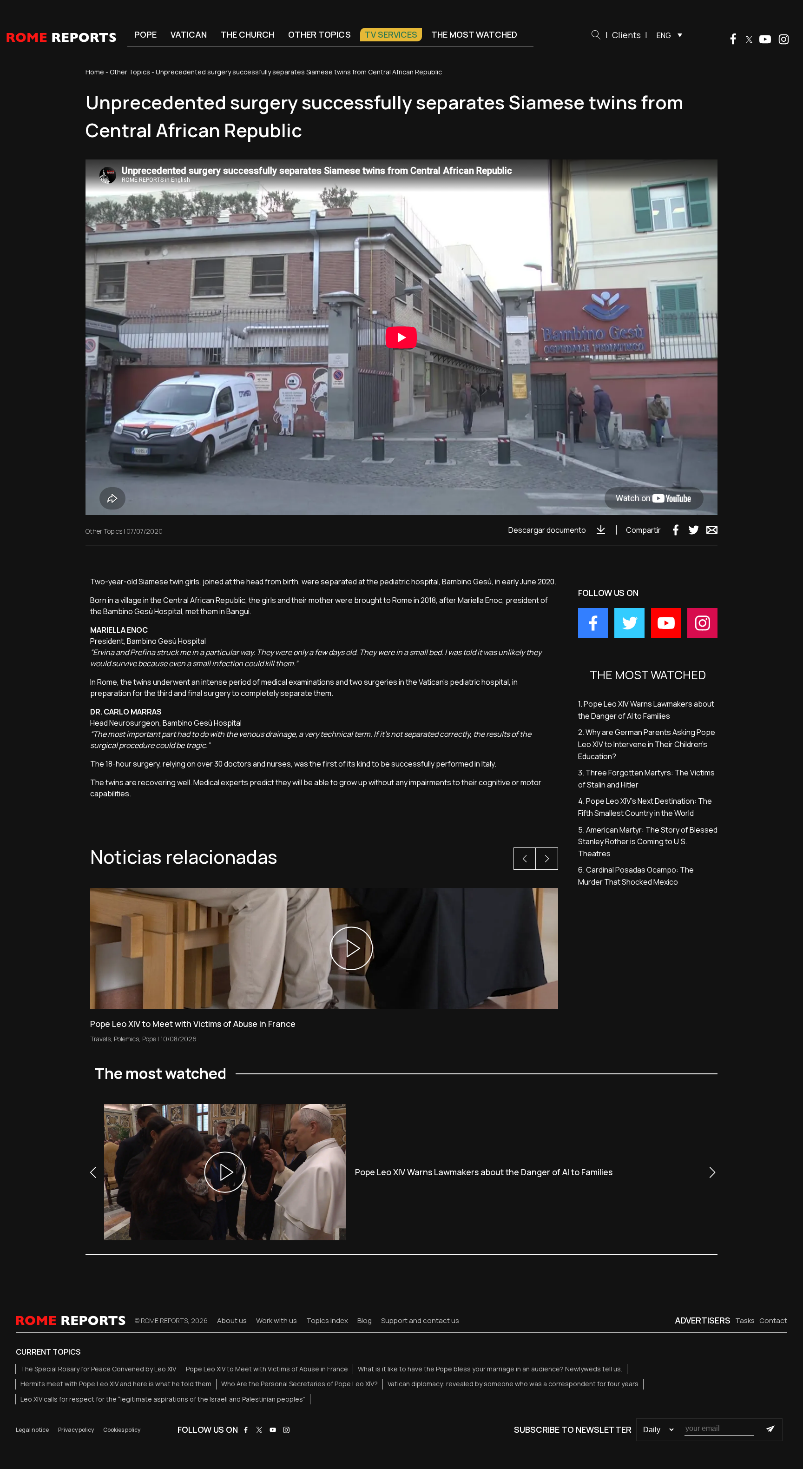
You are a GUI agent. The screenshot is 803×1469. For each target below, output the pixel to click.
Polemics (126, 1038)
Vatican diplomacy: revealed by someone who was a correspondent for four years (513, 1383)
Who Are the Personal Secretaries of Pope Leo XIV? (299, 1383)
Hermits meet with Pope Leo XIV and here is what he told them (115, 1383)
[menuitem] (667, 34)
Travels (100, 1038)
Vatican (189, 34)
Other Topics (319, 34)
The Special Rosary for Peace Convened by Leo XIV (98, 1368)
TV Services (391, 34)
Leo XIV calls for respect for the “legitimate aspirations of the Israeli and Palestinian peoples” (162, 1399)
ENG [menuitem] (664, 35)
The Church (247, 34)
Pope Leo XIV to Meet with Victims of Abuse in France (267, 1368)
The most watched (474, 34)
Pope (145, 34)
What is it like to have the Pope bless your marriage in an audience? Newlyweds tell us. (490, 1368)
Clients (626, 34)
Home (95, 71)
